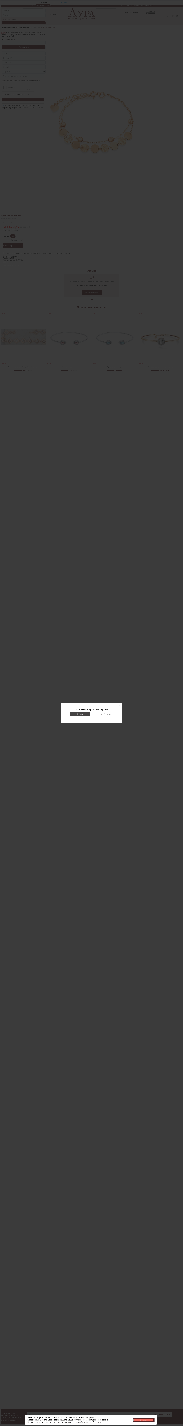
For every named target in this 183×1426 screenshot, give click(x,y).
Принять (143, 1420)
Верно (80, 714)
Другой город (105, 714)
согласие (78, 1420)
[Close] (119, 705)
